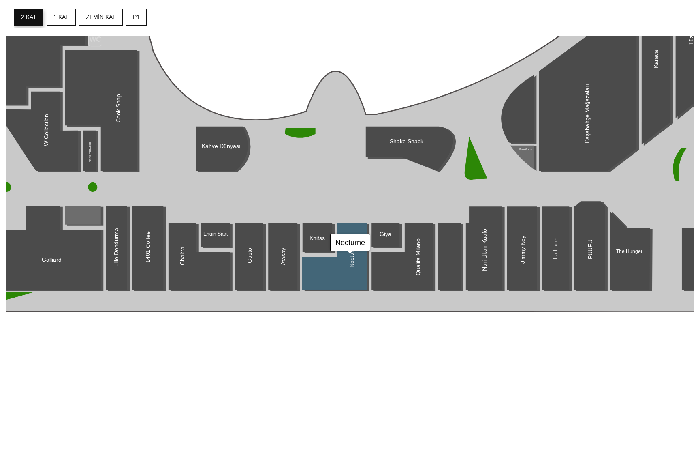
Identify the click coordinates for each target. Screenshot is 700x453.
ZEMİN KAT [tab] (101, 17)
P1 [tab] (136, 17)
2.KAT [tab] (28, 17)
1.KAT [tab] (61, 17)
